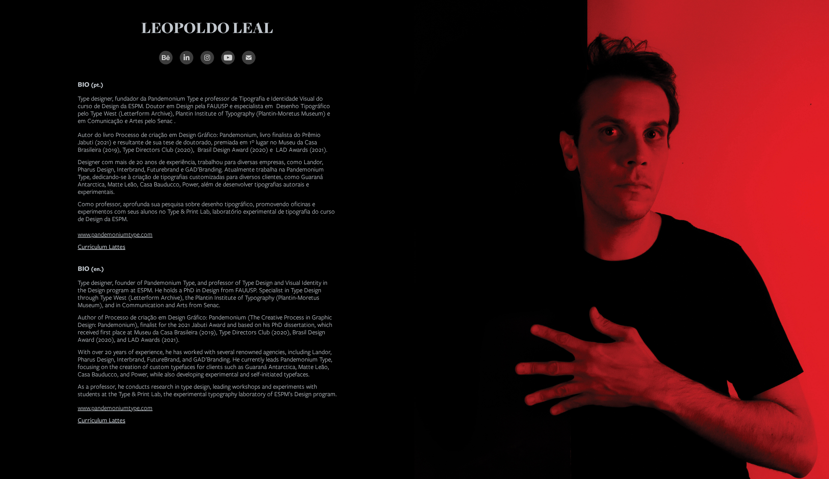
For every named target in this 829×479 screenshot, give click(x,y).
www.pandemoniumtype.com (115, 234)
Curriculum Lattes (101, 420)
